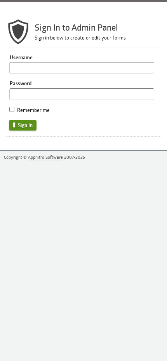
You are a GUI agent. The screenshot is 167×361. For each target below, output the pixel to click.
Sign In (25, 125)
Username (21, 57)
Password (20, 83)
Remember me (33, 110)
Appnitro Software (45, 157)
